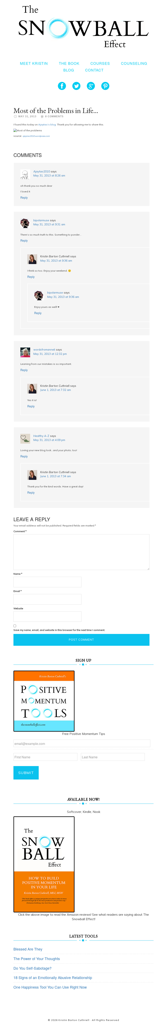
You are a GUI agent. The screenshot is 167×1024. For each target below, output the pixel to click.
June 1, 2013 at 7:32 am (55, 389)
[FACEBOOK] (62, 86)
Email (17, 591)
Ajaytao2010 (41, 171)
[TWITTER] (76, 86)
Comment (19, 531)
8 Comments (54, 116)
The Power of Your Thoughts (36, 958)
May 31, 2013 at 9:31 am (49, 224)
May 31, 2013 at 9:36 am (56, 260)
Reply (24, 197)
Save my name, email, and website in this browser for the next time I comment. (59, 630)
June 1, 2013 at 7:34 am (55, 476)
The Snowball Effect (83, 26)
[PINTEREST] (105, 86)
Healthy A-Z (41, 435)
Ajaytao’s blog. (47, 124)
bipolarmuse (41, 220)
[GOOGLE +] (91, 86)
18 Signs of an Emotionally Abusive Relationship (52, 977)
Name (17, 573)
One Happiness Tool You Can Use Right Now (50, 987)
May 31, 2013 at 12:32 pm (50, 353)
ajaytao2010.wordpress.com (36, 136)
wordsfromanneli (44, 349)
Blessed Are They (27, 949)
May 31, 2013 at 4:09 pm (49, 440)
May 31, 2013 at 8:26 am (49, 175)
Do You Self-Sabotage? (32, 968)
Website (18, 608)
